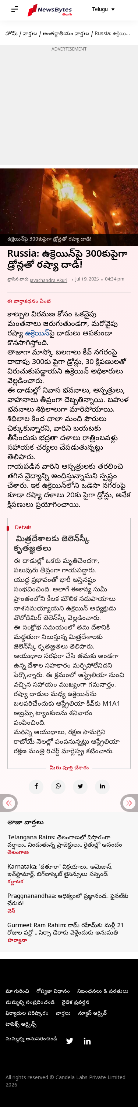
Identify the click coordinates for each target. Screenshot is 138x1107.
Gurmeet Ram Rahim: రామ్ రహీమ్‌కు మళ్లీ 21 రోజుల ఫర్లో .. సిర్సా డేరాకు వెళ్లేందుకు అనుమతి (65, 929)
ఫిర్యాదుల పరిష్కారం (27, 1013)
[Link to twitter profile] (69, 1041)
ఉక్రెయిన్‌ (37, 334)
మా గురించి (17, 991)
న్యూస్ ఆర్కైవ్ (92, 1013)
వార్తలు (30, 34)
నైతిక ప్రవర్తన (75, 1002)
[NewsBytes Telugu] (50, 10)
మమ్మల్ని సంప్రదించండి (30, 1002)
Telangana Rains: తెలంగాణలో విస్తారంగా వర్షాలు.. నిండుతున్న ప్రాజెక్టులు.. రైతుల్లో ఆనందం (64, 842)
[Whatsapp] (58, 787)
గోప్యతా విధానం (53, 991)
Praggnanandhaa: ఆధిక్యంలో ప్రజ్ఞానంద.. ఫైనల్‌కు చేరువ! (67, 900)
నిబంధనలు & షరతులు (102, 991)
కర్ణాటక (15, 882)
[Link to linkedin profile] (87, 1041)
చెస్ (11, 912)
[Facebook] (36, 787)
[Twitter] (80, 787)
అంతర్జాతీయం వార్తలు (66, 34)
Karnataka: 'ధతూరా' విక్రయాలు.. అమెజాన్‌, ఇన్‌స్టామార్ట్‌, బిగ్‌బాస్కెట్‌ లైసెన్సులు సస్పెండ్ (60, 871)
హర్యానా (17, 941)
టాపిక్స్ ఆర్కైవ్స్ (21, 1024)
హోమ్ (12, 34)
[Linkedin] (102, 787)
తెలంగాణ (18, 853)
